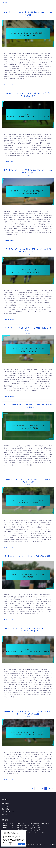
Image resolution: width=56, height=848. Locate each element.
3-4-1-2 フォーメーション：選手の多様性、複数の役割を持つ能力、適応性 (21, 828)
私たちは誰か (5, 809)
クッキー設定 (5, 806)
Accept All (21, 844)
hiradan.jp (4, 2)
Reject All (14, 844)
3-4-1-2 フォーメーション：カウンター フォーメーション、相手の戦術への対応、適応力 (25, 823)
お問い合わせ (5, 803)
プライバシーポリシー (8, 811)
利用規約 (4, 814)
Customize (6, 844)
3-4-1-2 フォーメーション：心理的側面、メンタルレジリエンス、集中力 (21, 830)
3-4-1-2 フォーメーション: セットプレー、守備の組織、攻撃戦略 (28, 556)
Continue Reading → (10, 85)
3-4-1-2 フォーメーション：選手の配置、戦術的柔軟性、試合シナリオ (20, 826)
